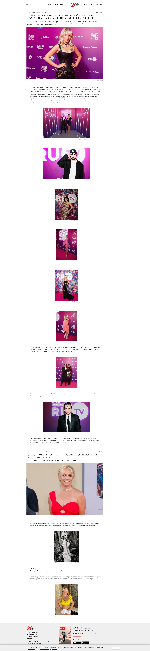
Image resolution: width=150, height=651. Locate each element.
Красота (62, 4)
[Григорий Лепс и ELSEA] (66, 372)
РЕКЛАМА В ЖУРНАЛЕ (32, 636)
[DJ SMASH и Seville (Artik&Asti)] (66, 123)
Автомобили (98, 4)
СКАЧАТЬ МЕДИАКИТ (32, 632)
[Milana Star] (66, 326)
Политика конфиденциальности (34, 643)
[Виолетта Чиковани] (66, 204)
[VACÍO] (66, 417)
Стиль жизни (88, 4)
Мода (56, 4)
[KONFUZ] (66, 163)
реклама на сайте (32, 634)
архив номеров (77, 636)
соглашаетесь (31, 649)
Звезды (50, 4)
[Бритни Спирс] (66, 546)
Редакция (29, 638)
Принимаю (116, 648)
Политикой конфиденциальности (48, 649)
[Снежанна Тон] (66, 244)
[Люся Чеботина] (66, 285)
